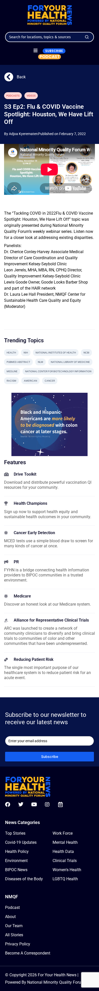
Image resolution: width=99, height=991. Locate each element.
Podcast (12, 907)
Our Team (14, 925)
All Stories (14, 934)
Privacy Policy (17, 944)
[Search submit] (87, 37)
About (10, 916)
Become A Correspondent (27, 953)
